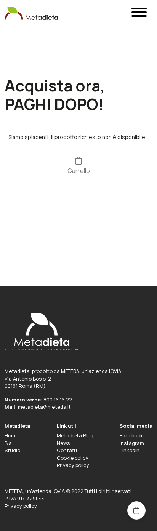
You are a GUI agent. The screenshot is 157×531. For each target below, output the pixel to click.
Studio (12, 450)
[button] (136, 510)
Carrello (78, 170)
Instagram (132, 443)
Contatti (67, 450)
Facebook (131, 435)
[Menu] (139, 13)
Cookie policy (72, 457)
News (63, 443)
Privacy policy (73, 465)
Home (11, 435)
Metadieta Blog (75, 435)
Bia (8, 443)
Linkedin (129, 450)
